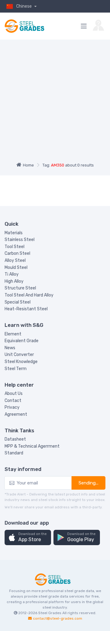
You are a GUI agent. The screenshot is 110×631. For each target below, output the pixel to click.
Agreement (16, 414)
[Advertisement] (55, 102)
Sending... (88, 483)
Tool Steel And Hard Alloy (29, 295)
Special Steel (18, 302)
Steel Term (16, 368)
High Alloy (14, 281)
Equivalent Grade (21, 340)
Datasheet (15, 439)
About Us (14, 393)
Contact (13, 400)
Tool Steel (14, 246)
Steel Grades (49, 613)
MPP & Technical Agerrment (32, 446)
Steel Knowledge (21, 361)
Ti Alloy (12, 274)
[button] (28, 537)
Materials (14, 232)
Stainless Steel (20, 239)
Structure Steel (20, 288)
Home (28, 165)
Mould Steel (16, 267)
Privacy (12, 407)
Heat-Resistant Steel (26, 309)
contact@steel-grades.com (57, 618)
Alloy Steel (15, 260)
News (10, 347)
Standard (14, 453)
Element (13, 334)
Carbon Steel (17, 253)
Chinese (24, 6)
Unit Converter (19, 354)
